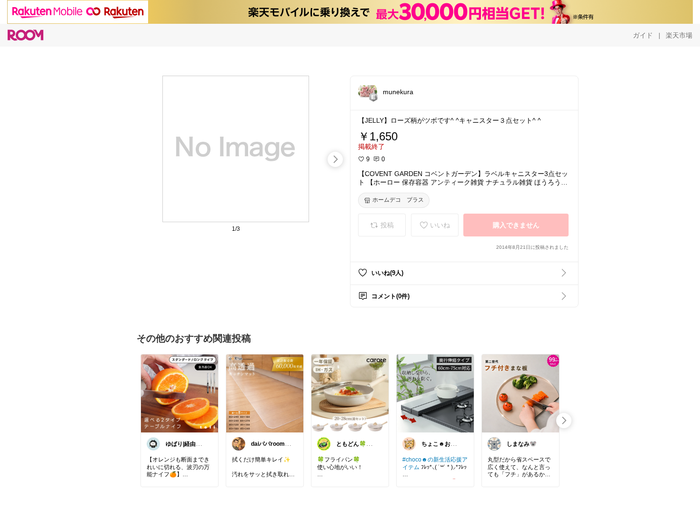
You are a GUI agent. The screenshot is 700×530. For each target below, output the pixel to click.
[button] (367, 91)
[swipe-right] (335, 159)
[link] (179, 393)
